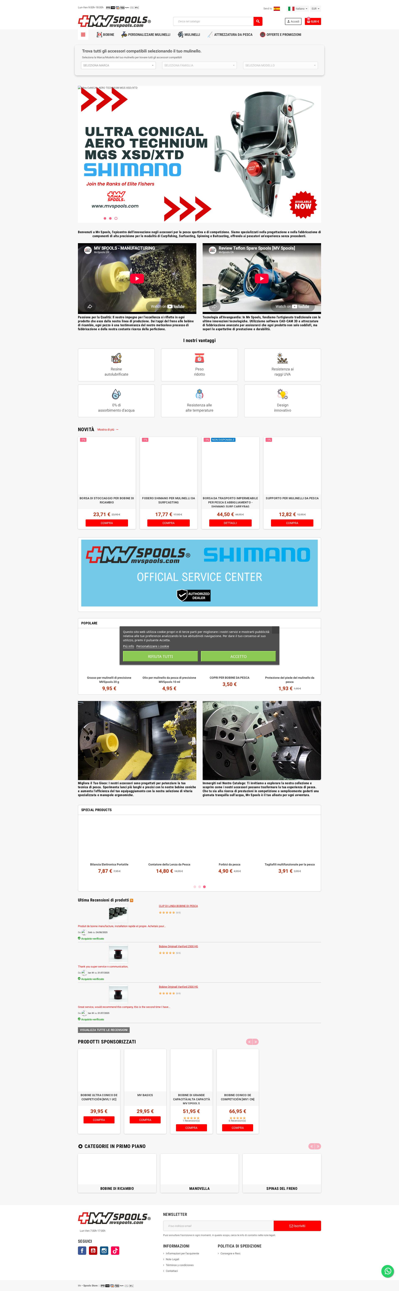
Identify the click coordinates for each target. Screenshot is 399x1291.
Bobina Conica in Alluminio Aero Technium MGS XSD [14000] (191, 1098)
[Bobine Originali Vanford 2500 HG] (118, 953)
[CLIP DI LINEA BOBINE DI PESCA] (118, 913)
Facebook (82, 1250)
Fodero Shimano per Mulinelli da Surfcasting (168, 500)
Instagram (104, 1250)
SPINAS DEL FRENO (281, 1188)
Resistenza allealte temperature (199, 407)
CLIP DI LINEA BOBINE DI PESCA (178, 906)
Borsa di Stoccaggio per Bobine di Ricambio (107, 500)
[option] (107, 483)
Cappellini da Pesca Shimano (169, 864)
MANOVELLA (199, 1188)
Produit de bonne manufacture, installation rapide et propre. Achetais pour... (122, 926)
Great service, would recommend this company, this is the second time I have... (124, 1006)
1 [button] (194, 886)
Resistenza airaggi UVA (283, 371)
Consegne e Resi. (230, 1253)
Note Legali (172, 1259)
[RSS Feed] (131, 900)
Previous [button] (249, 1042)
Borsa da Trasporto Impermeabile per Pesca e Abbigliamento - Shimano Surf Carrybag (230, 502)
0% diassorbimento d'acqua (116, 407)
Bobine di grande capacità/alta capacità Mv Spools (99, 1098)
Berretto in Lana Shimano (229, 864)
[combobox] (118, 65)
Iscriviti (299, 1226)
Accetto (238, 656)
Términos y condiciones (180, 1265)
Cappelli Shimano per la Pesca (109, 864)
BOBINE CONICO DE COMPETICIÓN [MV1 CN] (145, 1097)
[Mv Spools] (114, 21)
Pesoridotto (199, 371)
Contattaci (172, 1270)
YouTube (93, 1250)
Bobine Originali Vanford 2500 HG (178, 946)
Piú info (128, 646)
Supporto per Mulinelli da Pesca (292, 498)
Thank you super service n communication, (103, 966)
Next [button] (255, 1042)
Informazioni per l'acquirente (182, 1253)
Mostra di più (106, 429)
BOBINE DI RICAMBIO (117, 1188)
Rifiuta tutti (160, 656)
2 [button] (199, 886)
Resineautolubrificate (116, 371)
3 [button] (204, 886)
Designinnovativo (282, 407)
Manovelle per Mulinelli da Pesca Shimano (237, 1097)
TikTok (115, 1250)
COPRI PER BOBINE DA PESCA (229, 677)
